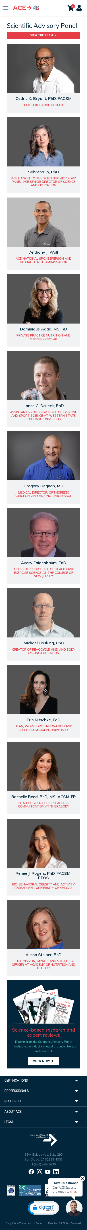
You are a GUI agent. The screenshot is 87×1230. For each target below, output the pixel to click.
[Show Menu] (5, 8)
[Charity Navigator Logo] (30, 1190)
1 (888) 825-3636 (43, 1164)
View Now (42, 1061)
